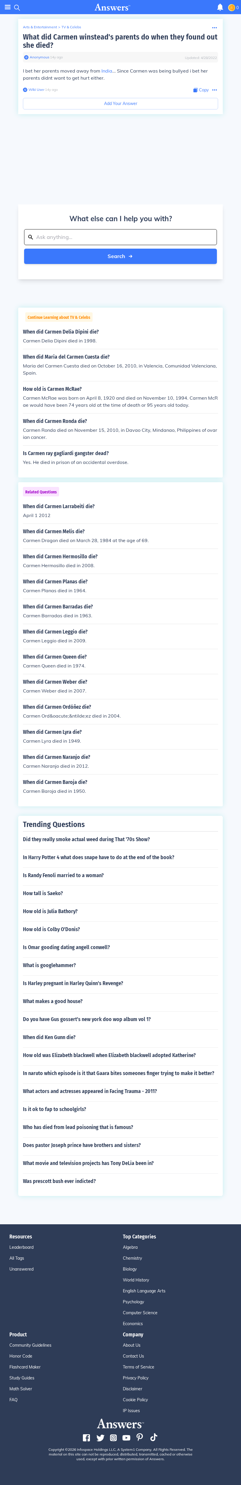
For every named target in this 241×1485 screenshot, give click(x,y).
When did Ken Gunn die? (49, 1037)
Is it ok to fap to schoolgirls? (54, 1109)
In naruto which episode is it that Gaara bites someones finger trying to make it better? (118, 1073)
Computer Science (140, 1312)
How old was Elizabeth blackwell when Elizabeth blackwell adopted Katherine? (109, 1055)
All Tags (16, 1258)
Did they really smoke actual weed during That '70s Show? (86, 839)
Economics (133, 1323)
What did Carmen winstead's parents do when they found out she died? (120, 41)
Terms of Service (138, 1367)
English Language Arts (144, 1291)
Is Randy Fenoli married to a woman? (63, 875)
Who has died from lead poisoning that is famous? (78, 1127)
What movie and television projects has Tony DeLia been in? (88, 1163)
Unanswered (21, 1269)
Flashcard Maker (25, 1367)
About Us (131, 1345)
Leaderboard (21, 1247)
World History (136, 1280)
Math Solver (20, 1389)
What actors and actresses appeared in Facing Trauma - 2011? (90, 1091)
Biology (130, 1269)
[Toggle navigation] (8, 7)
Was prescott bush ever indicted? (59, 1181)
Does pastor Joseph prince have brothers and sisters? (82, 1145)
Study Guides (21, 1378)
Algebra (130, 1247)
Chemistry (132, 1258)
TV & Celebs (71, 27)
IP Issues (131, 1410)
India (106, 71)
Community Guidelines (30, 1345)
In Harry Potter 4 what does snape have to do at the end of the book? (98, 857)
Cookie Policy (135, 1399)
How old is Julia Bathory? (50, 911)
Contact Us (133, 1356)
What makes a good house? (53, 1001)
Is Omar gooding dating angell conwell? (66, 947)
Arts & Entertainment (40, 27)
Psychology (133, 1301)
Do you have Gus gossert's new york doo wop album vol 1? (87, 1019)
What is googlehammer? (49, 965)
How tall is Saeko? (43, 893)
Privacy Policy (135, 1378)
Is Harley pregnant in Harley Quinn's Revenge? (73, 983)
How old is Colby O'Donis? (51, 929)
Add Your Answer (120, 103)
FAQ (13, 1399)
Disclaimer (132, 1389)
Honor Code (20, 1356)
